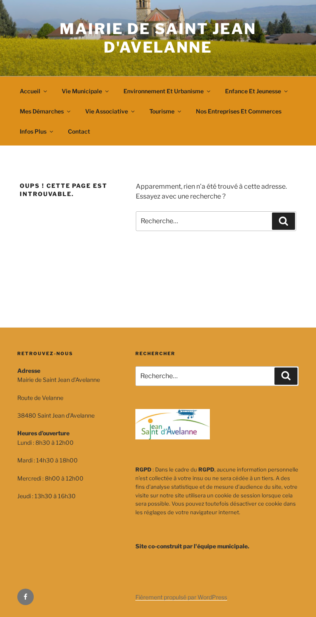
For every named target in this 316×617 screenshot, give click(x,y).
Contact (79, 131)
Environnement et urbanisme (163, 91)
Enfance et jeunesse (253, 91)
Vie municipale (82, 91)
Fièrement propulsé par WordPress (181, 597)
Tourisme (161, 111)
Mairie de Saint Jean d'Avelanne (158, 38)
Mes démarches (42, 111)
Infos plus (33, 131)
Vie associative (106, 111)
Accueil (30, 91)
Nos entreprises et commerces (238, 111)
